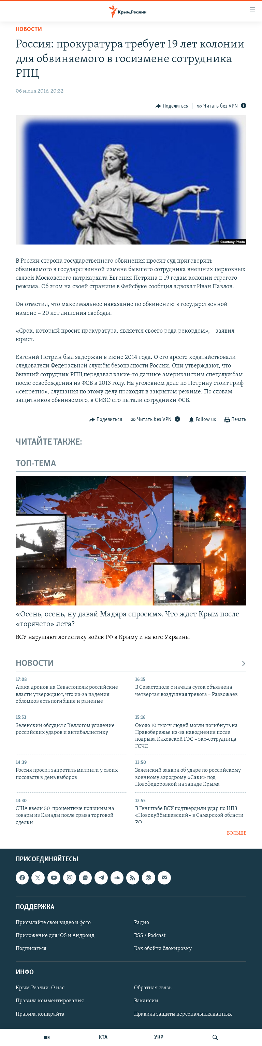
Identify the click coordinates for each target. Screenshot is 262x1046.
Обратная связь (152, 988)
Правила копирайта (40, 1014)
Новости (29, 30)
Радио (141, 922)
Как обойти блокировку (163, 948)
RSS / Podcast (149, 935)
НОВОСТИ (35, 663)
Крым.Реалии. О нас (40, 988)
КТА (103, 1037)
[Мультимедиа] (47, 1037)
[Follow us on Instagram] (69, 877)
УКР (158, 1037)
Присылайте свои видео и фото (53, 922)
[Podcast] (148, 877)
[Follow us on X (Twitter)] (37, 877)
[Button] (172, 106)
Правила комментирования (50, 1001)
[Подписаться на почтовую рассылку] (164, 877)
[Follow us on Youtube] (53, 877)
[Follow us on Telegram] (100, 877)
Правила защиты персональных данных (183, 1014)
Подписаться (31, 948)
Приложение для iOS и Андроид (55, 935)
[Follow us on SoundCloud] (117, 877)
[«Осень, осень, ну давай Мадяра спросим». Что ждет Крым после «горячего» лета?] (131, 540)
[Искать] (215, 1037)
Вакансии (146, 1001)
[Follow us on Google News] (85, 877)
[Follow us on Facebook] (22, 877)
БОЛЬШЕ (236, 833)
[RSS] (132, 877)
